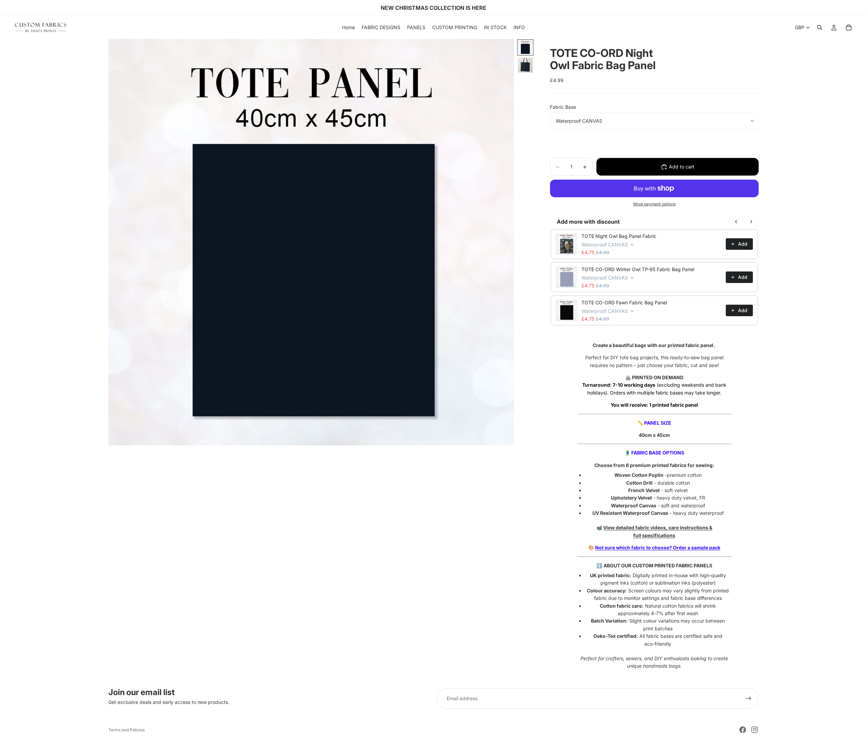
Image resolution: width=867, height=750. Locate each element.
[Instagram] (754, 730)
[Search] (819, 27)
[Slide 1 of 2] (525, 47)
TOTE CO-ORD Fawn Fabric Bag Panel (624, 302)
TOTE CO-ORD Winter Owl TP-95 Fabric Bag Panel (637, 269)
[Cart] (848, 27)
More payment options (654, 204)
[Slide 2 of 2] (525, 65)
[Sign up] (748, 698)
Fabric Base (563, 107)
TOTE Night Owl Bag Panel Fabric (618, 236)
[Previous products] (736, 221)
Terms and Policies (126, 729)
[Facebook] (743, 730)
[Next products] (751, 221)
